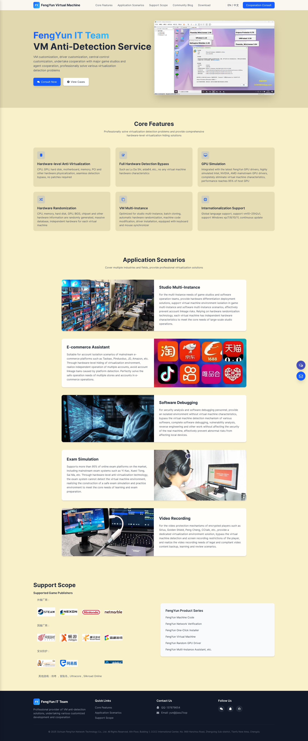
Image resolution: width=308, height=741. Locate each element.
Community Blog (183, 5)
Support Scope (158, 5)
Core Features (103, 5)
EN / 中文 (233, 5)
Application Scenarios (131, 5)
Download (204, 5)
